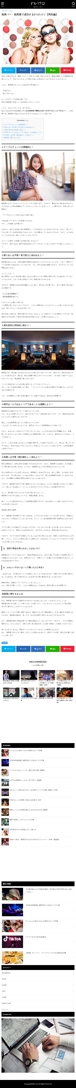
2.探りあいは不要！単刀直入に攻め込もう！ (19, 127)
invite (36, 1084)
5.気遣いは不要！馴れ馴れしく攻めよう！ (19, 135)
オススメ (5, 1009)
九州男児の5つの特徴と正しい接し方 (22, 829)
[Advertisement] (38, 727)
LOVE (5, 643)
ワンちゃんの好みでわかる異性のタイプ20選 (25, 750)
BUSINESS (6, 973)
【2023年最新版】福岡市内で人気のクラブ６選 (26, 760)
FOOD (4, 985)
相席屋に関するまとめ (11, 137)
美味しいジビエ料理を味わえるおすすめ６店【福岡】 (28, 810)
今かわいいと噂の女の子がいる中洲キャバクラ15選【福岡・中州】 (33, 790)
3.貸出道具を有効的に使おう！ (14, 130)
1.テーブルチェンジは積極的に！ (15, 124)
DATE (4, 979)
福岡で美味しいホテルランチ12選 (21, 819)
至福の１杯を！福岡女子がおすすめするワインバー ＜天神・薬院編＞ (34, 839)
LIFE (4, 991)
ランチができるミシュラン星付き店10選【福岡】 (27, 770)
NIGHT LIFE (6, 1003)
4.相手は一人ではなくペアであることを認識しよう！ (23, 132)
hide (26, 120)
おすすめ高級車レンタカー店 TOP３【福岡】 (25, 780)
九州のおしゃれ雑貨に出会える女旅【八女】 (25, 800)
